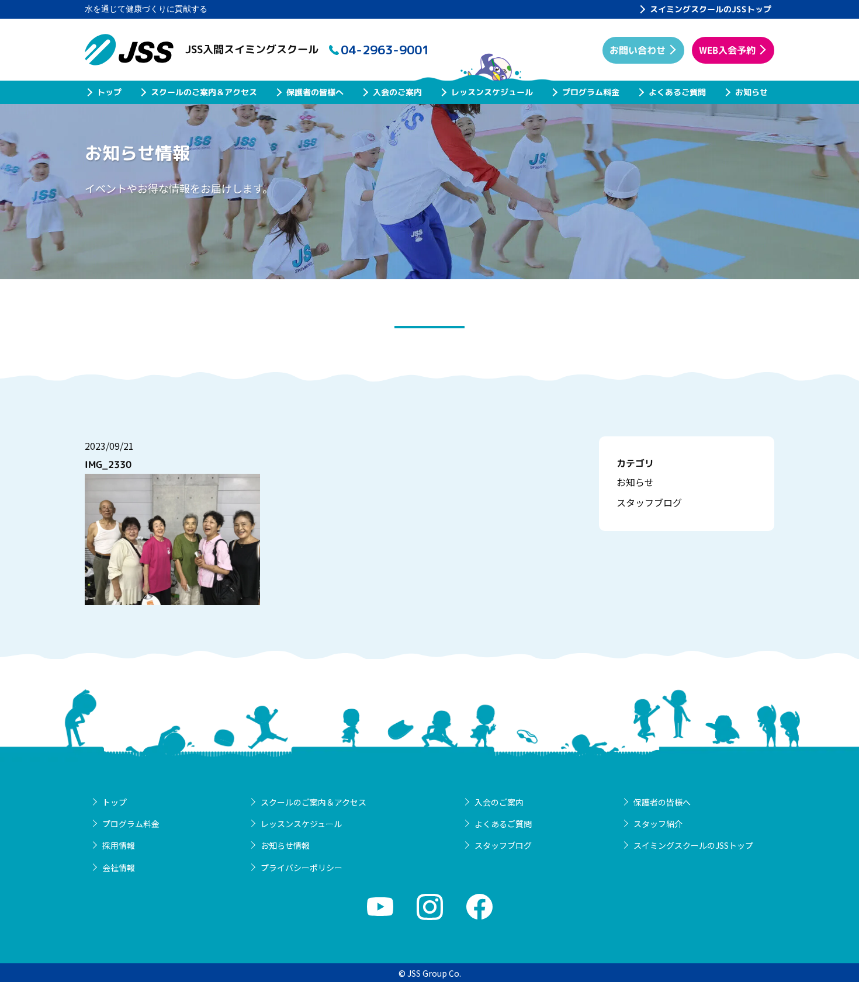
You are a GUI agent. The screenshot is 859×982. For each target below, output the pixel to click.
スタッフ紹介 (658, 824)
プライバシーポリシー (301, 867)
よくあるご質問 (677, 92)
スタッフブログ (649, 502)
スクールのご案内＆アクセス (204, 92)
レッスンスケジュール (492, 92)
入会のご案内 (397, 92)
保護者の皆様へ (315, 92)
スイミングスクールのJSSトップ (710, 9)
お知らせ (751, 92)
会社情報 (118, 867)
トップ (109, 92)
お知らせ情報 (285, 845)
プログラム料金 (590, 92)
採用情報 (118, 845)
